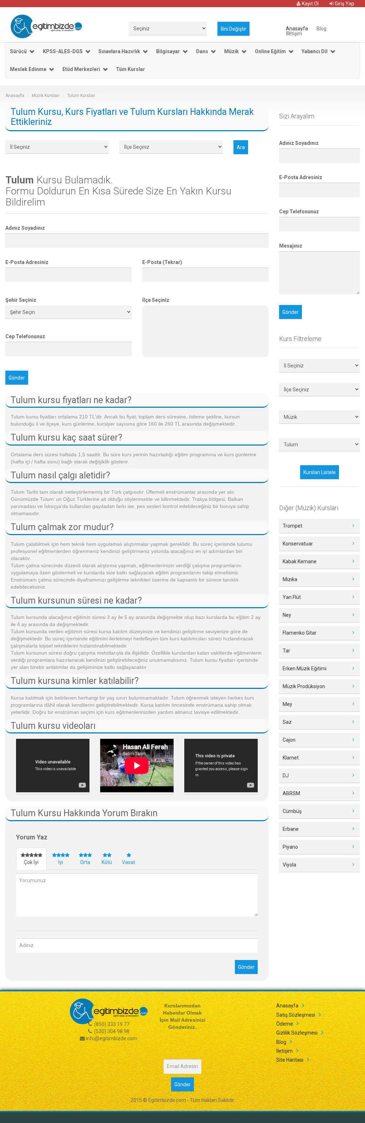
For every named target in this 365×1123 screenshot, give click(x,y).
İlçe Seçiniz (155, 300)
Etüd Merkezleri (81, 69)
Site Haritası (289, 1060)
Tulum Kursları (81, 95)
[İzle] (53, 767)
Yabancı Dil (315, 51)
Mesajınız (290, 246)
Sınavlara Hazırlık (119, 51)
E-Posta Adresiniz (26, 262)
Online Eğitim (270, 51)
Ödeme (284, 1024)
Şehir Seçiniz (20, 300)
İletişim (294, 33)
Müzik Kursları (46, 95)
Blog (322, 28)
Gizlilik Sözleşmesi (297, 1033)
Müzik (231, 51)
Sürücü (18, 51)
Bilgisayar (168, 51)
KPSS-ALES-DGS (63, 51)
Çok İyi (31, 862)
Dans (202, 51)
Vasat (128, 862)
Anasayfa (297, 28)
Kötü (107, 862)
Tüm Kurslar (130, 69)
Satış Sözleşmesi (295, 1015)
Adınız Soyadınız (25, 228)
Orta (85, 862)
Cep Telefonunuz (25, 336)
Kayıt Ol (310, 3)
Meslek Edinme (28, 69)
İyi (60, 862)
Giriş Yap (344, 3)
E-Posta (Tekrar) (162, 262)
